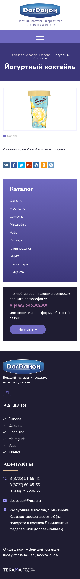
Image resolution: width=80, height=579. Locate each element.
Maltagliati (18, 224)
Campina (16, 216)
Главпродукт (20, 248)
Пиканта (17, 272)
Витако (16, 240)
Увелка (14, 452)
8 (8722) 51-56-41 (25, 478)
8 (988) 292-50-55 (25, 491)
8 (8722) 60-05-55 (25, 484)
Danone (12, 136)
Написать (26, 329)
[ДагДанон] (40, 10)
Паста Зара (19, 264)
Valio (14, 232)
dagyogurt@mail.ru (25, 500)
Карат (14, 256)
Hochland (17, 208)
